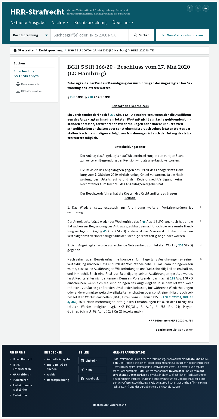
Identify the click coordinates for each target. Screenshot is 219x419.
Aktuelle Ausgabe (28, 22)
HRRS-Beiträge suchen (57, 366)
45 (144, 221)
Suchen (19, 63)
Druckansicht (30, 84)
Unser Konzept (23, 359)
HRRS (141, 371)
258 (72, 97)
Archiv (51, 374)
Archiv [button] (58, 22)
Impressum (100, 405)
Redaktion (20, 395)
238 (90, 97)
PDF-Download (31, 91)
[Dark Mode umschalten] (190, 8)
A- (198, 8)
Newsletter (176, 371)
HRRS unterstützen (22, 366)
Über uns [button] (121, 22)
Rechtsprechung (90, 22)
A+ (205, 8)
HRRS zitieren (22, 374)
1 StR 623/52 (172, 297)
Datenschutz (118, 405)
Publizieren (20, 380)
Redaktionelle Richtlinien (22, 387)
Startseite (25, 50)
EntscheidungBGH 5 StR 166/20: (26, 73)
